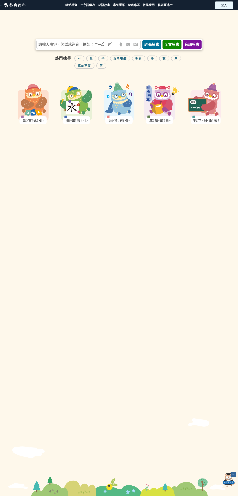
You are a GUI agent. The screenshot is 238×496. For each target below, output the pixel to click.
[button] (119, 5)
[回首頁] (15, 5)
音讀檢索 (192, 44)
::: (1, 5)
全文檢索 (172, 44)
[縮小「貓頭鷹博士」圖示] (233, 474)
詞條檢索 (151, 44)
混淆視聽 (120, 58)
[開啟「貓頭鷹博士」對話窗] (228, 480)
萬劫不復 (84, 65)
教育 (138, 58)
